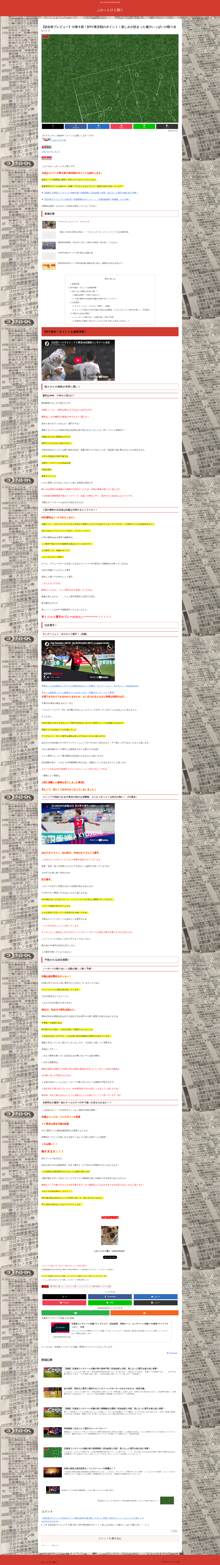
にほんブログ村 (59, 140)
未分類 (46, 1286)
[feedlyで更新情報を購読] (75, 1312)
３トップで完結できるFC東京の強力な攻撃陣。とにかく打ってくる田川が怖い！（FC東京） (112, 310)
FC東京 (54, 1286)
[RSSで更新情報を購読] (144, 1312)
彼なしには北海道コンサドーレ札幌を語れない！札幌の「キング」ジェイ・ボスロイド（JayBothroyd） (92, 686)
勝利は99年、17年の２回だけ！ (87, 295)
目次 (107, 279)
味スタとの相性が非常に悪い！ (85, 291)
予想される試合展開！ (81, 313)
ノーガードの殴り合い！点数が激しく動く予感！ (94, 317)
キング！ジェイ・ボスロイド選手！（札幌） (92, 306)
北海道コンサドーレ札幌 (102, 1286)
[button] (167, 126)
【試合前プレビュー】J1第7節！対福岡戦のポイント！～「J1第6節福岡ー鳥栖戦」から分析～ (87, 199)
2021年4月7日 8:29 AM (49, 1521)
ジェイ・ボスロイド (66, 1286)
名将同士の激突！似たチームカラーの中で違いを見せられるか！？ (101, 321)
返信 (175, 1531)
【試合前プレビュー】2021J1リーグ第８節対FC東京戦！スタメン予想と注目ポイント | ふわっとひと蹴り (90, 1518)
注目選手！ (76, 302)
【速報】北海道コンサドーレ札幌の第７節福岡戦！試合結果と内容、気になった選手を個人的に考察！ (91, 193)
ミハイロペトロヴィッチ (84, 1286)
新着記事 (75, 284)
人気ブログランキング (50, 152)
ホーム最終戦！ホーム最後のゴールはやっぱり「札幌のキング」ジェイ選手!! (79, 692)
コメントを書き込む (110, 1538)
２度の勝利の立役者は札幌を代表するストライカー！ (96, 299)
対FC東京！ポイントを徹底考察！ (84, 287)
